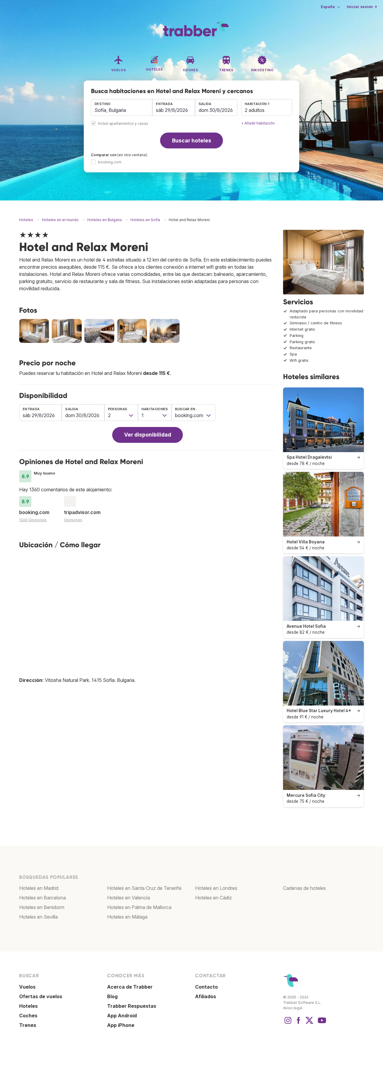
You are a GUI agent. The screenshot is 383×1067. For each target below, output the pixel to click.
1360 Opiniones (33, 520)
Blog (112, 996)
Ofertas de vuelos (40, 996)
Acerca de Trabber (130, 987)
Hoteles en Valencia (128, 898)
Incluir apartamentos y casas (123, 123)
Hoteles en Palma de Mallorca (139, 907)
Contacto (206, 987)
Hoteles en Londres (216, 888)
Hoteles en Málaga (127, 917)
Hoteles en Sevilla (38, 917)
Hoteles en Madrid (38, 888)
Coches (28, 1016)
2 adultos (255, 110)
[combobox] (121, 107)
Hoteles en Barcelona (42, 898)
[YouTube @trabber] (321, 1023)
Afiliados (205, 996)
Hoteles (28, 1006)
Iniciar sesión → (362, 6)
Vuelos (27, 987)
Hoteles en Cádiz (213, 898)
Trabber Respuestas (131, 1006)
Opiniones (73, 520)
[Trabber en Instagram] (288, 1023)
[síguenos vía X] (309, 1023)
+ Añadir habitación (258, 123)
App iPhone (120, 1025)
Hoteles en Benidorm (41, 907)
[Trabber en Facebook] (298, 1023)
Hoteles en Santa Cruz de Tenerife (144, 888)
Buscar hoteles (191, 140)
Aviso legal (292, 1008)
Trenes (27, 1025)
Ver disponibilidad (147, 434)
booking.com (109, 162)
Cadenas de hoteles (304, 888)
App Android (122, 1016)
